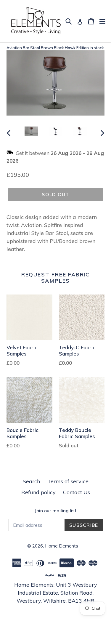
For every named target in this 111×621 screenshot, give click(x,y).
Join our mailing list (55, 510)
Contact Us (76, 492)
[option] (31, 132)
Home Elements (61, 546)
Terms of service (68, 481)
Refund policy (38, 492)
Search (31, 481)
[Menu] (102, 21)
